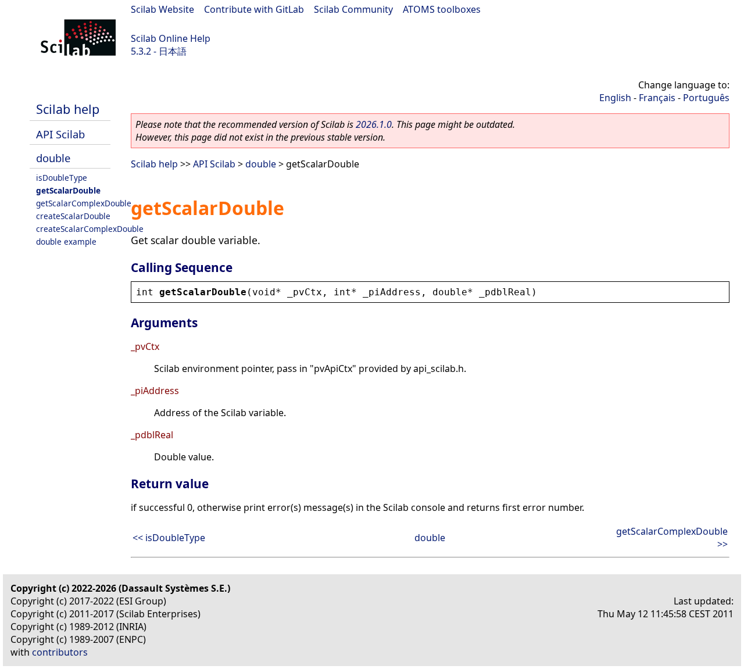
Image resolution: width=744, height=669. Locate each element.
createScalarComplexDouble (90, 228)
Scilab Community (353, 9)
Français (657, 97)
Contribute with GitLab (254, 9)
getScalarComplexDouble (83, 203)
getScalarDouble (68, 190)
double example (66, 241)
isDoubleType (61, 177)
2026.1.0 (374, 124)
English (615, 97)
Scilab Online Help (170, 38)
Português (706, 97)
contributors (60, 652)
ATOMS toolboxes (442, 9)
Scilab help (67, 109)
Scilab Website (162, 9)
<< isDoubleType (169, 537)
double (53, 158)
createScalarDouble (73, 215)
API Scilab (60, 134)
